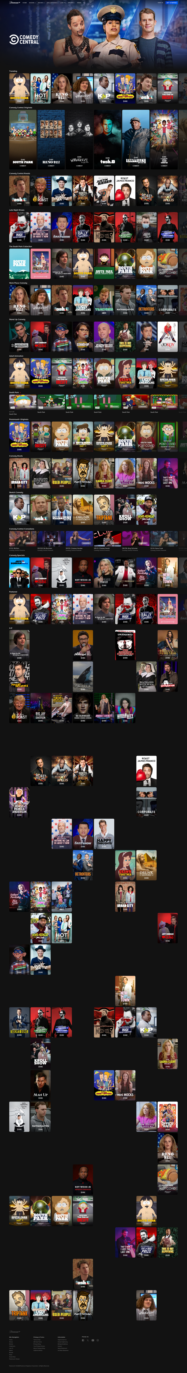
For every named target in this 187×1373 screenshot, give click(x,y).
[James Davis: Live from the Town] (125, 928)
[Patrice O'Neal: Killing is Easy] (62, 1148)
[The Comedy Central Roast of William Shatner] (62, 802)
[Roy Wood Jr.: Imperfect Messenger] (83, 1179)
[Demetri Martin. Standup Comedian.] (19, 865)
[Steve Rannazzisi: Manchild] (19, 1242)
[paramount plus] (14, 2)
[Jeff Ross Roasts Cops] (83, 959)
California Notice (38, 1350)
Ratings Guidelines (63, 1344)
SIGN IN (160, 2)
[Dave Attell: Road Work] (125, 834)
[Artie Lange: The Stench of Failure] (125, 676)
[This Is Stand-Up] (19, 1274)
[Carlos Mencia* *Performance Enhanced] (19, 739)
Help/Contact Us (62, 1339)
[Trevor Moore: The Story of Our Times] (146, 1274)
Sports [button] (71, 3)
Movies (11, 1344)
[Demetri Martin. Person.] (168, 834)
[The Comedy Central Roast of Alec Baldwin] (19, 771)
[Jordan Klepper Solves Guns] (19, 1022)
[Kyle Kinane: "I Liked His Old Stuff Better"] (104, 1054)
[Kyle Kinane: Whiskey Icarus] (146, 1054)
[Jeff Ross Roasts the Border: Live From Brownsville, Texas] (125, 959)
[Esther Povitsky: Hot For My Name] (19, 897)
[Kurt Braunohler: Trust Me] (62, 1054)
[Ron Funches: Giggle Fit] (40, 1179)
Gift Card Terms (38, 1342)
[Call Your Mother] (168, 708)
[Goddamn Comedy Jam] (104, 897)
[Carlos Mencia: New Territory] (40, 739)
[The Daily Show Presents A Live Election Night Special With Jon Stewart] (62, 834)
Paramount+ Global (14, 1359)
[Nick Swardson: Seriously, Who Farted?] (83, 1117)
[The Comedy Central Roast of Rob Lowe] (40, 802)
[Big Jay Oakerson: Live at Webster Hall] (40, 708)
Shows (11, 1342)
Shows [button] (32, 3)
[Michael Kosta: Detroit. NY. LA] (83, 1085)
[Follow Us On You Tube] (93, 1340)
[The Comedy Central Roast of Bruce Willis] (62, 771)
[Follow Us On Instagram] (98, 1340)
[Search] (84, 3)
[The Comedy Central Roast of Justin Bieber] (168, 771)
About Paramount (62, 1348)
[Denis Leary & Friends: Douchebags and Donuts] (40, 865)
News (79, 3)
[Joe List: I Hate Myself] (83, 991)
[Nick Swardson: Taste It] (104, 1117)
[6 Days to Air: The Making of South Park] (19, 645)
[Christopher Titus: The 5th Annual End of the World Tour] (146, 739)
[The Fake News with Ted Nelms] (83, 897)
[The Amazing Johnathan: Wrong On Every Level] (125, 645)
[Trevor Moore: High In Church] (125, 1274)
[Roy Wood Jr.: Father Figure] (62, 1179)
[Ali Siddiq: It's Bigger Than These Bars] (104, 645)
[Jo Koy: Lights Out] (40, 991)
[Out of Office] (19, 1148)
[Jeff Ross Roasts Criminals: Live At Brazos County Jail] (104, 959)
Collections (12, 1346)
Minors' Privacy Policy (39, 1348)
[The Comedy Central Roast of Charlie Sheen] (83, 771)
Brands (11, 1352)
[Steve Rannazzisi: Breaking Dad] (168, 1211)
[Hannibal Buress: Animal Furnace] (146, 897)
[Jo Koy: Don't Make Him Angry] (19, 991)
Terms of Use (37, 1339)
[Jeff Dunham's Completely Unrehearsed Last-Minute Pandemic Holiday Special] (19, 959)
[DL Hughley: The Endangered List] (40, 834)
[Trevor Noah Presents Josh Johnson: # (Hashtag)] (168, 1274)
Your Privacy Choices (39, 1346)
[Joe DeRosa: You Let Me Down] (62, 991)
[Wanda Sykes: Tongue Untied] (104, 1305)
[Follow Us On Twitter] (88, 1340)
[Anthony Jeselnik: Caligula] (83, 676)
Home (25, 3)
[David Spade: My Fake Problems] (146, 834)
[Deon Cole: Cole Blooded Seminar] (62, 865)
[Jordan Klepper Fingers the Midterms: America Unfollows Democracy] (62, 1022)
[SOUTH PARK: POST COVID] (168, 1179)
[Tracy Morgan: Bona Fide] (104, 1274)
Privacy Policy (37, 1344)
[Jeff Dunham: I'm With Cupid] (168, 928)
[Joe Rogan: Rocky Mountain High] (104, 991)
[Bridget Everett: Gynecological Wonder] (104, 708)
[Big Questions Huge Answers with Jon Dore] (62, 708)
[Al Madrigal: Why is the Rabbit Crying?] (83, 645)
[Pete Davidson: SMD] (104, 1148)
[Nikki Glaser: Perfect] (125, 1117)
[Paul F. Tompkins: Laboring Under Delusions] (83, 1148)
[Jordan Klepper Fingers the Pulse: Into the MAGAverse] (83, 1022)
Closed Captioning (63, 1342)
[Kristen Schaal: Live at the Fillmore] (19, 1054)
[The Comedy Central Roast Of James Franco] (146, 771)
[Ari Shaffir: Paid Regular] (104, 676)
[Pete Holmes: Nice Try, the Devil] (125, 1148)
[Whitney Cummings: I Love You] (125, 1305)
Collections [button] (52, 3)
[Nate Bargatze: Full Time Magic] (19, 1117)
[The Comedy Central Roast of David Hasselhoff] (104, 771)
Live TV (63, 3)
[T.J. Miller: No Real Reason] (62, 1242)
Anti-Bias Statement (63, 1350)
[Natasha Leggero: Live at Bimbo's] (168, 1085)
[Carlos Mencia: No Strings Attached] (62, 739)
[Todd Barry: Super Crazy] (62, 1274)
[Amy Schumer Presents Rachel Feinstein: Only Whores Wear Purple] (168, 645)
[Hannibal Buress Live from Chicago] (168, 897)
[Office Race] (168, 1117)
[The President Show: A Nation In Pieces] (146, 1148)
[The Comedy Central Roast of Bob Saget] (40, 771)
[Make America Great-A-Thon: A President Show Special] (19, 1085)
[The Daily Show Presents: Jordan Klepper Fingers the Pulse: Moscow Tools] (104, 1022)
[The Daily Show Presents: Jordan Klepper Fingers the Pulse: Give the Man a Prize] (146, 1242)
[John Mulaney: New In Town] (125, 991)
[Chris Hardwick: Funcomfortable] (125, 739)
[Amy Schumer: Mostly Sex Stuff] (40, 676)
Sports (11, 1350)
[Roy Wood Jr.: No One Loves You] (104, 1179)
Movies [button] (41, 3)
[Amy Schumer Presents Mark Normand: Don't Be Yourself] (146, 645)
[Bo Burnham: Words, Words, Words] (83, 708)
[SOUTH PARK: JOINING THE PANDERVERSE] (40, 1211)
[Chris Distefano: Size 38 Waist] (104, 739)
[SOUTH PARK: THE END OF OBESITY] (83, 1211)
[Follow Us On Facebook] (83, 1340)
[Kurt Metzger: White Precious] (83, 1054)
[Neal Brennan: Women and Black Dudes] (62, 1117)
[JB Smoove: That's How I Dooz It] (104, 928)
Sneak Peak (12, 1357)
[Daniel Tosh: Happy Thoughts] (104, 834)
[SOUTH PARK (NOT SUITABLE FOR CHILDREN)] (62, 1211)
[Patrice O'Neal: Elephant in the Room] (40, 1148)
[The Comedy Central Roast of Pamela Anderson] (19, 802)
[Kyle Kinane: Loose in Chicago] (125, 1054)
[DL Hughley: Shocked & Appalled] (19, 834)
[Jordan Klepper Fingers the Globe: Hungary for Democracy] (40, 1022)
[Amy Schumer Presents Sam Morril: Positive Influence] (19, 676)
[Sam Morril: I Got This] (104, 1211)
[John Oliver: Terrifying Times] (168, 991)
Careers (60, 1346)
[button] (19, 88)
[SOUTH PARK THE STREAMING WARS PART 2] (19, 1211)
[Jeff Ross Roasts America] (62, 959)
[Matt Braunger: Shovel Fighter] (62, 1085)
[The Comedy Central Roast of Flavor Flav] (125, 771)
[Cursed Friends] (168, 802)
